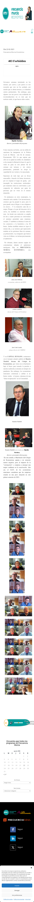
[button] (31, 868)
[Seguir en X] (13, 847)
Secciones (17, 788)
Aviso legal (28, 899)
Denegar (17, 890)
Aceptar (17, 885)
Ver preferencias (17, 895)
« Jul (4, 774)
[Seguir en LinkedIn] (13, 838)
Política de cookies (8, 899)
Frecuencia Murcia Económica (13, 52)
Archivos (17, 780)
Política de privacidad (19, 899)
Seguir (20, 829)
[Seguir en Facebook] (13, 829)
